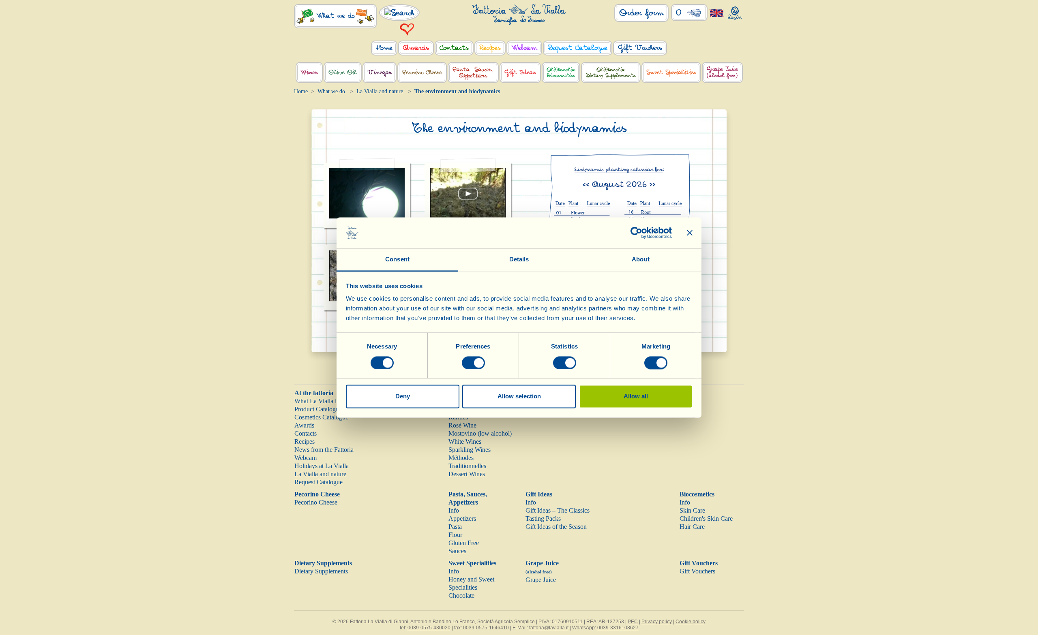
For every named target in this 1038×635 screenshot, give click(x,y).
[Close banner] (690, 232)
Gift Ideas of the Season (556, 526)
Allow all (636, 396)
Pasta (455, 526)
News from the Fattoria (324, 449)
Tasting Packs (543, 518)
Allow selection (519, 396)
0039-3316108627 (618, 628)
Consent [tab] (397, 259)
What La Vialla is (316, 401)
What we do (331, 91)
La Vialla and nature (379, 91)
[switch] (473, 362)
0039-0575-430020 (428, 628)
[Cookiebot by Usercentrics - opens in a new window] (636, 233)
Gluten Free (463, 542)
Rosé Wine (462, 425)
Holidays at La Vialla (321, 465)
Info (453, 510)
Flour (455, 534)
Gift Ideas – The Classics (557, 510)
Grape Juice (540, 579)
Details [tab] (519, 259)
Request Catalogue (318, 482)
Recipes (304, 441)
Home (301, 91)
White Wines (464, 441)
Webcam (305, 457)
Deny (402, 396)
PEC (633, 621)
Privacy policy (656, 621)
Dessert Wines (466, 473)
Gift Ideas (538, 494)
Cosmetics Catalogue (321, 417)
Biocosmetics (697, 494)
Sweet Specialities (472, 563)
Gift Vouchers (699, 563)
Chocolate (461, 595)
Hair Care (692, 526)
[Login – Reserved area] (735, 11)
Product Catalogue (318, 409)
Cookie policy (691, 621)
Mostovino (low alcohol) (480, 433)
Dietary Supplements (323, 563)
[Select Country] (717, 12)
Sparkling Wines (469, 449)
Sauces (457, 550)
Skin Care (692, 510)
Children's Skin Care (706, 518)
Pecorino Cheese (317, 494)
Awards (304, 425)
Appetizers (462, 518)
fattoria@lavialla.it (548, 628)
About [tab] (641, 259)
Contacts (305, 433)
